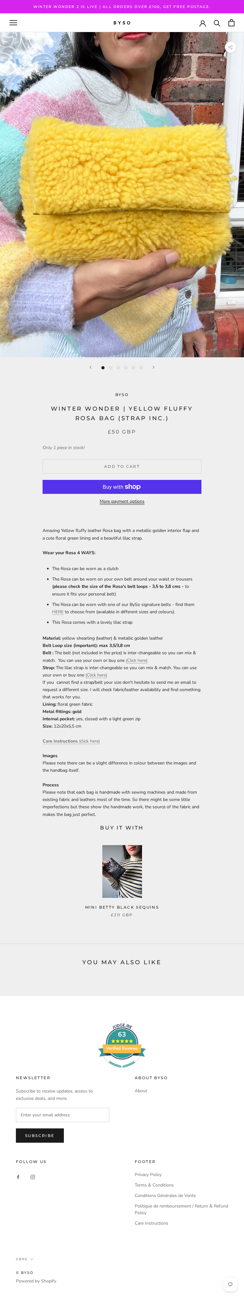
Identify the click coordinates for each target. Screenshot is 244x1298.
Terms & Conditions (154, 1185)
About (141, 1091)
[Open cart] (231, 22)
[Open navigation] (13, 22)
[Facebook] (18, 1176)
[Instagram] (32, 1176)
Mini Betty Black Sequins (122, 907)
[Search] (217, 22)
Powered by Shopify (36, 1281)
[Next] (153, 367)
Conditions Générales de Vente (165, 1196)
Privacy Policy (148, 1175)
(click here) (71, 741)
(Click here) (136, 660)
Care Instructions (151, 1223)
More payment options (122, 501)
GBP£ (22, 1259)
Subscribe (40, 1135)
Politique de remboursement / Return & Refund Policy (181, 1209)
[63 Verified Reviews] (122, 1071)
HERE (58, 612)
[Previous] (91, 367)
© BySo (24, 1272)
